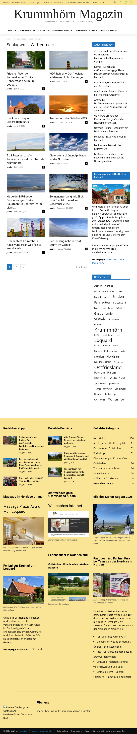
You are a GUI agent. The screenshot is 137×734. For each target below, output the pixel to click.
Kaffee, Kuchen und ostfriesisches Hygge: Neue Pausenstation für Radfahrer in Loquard (111, 72)
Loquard (103, 340)
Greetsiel (100, 318)
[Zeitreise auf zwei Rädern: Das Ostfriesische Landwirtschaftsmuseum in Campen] (10, 440)
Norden (99, 356)
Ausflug (109, 285)
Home (6, 2)
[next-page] (23, 267)
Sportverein (100, 383)
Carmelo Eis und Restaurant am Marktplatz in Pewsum (111, 130)
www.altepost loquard (29, 649)
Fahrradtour (102, 302)
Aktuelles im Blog (19, 2)
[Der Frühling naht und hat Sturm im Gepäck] (68, 227)
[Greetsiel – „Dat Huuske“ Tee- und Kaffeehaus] (10, 481)
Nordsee (112, 356)
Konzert (97, 324)
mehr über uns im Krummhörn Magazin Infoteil (64, 711)
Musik (115, 346)
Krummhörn (108, 329)
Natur (123, 351)
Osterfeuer (118, 362)
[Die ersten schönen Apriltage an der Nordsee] (68, 142)
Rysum (112, 378)
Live (118, 335)
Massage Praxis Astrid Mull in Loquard (110, 138)
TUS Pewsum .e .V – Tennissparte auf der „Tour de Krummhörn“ (25, 159)
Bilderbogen (35, 2)
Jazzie (9, 88)
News (11, 30)
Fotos (110, 308)
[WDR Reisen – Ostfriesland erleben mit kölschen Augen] (68, 60)
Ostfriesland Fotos (85, 30)
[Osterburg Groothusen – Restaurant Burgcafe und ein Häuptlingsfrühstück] (55, 456)
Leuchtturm (107, 335)
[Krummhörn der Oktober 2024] (68, 104)
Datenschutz (62, 730)
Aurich (98, 285)
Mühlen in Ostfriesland (53, 2)
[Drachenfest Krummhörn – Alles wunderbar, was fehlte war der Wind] (26, 227)
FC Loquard (119, 302)
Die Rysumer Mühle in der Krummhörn (107, 147)
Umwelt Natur (98, 2)
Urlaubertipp (109, 394)
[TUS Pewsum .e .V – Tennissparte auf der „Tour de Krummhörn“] (26, 142)
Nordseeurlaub (102, 361)
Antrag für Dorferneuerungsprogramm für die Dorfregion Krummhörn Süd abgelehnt (111, 105)
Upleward (120, 388)
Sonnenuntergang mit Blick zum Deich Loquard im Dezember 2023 (66, 200)
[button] (115, 2)
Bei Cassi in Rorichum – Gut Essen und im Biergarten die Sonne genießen (109, 157)
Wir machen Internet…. (67, 506)
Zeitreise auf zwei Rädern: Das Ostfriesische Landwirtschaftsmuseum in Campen (110, 56)
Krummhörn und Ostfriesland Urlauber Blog (105, 730)
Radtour (99, 378)
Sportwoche (113, 383)
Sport (122, 378)
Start (9, 38)
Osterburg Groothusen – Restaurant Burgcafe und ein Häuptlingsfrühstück (109, 119)
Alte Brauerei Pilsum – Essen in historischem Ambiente (110, 93)
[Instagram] (125, 2)
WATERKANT (100, 399)
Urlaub (97, 394)
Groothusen (113, 319)
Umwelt (107, 388)
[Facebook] (120, 2)
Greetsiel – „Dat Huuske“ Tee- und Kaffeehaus (110, 84)
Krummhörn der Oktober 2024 (68, 118)
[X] (131, 2)
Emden (118, 296)
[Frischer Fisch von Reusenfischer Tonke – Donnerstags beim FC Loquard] (26, 60)
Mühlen (98, 351)
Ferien (97, 308)
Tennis (97, 388)
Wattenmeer (116, 399)
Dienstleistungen (61, 30)
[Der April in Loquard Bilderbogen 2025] (26, 104)
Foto (104, 308)
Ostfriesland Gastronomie (77, 2)
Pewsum (99, 372)
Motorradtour (102, 345)
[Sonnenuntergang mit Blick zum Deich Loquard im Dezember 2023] (68, 183)
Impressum (76, 730)
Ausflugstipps (107, 30)
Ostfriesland (108, 367)
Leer (96, 335)
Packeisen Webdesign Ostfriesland (35, 730)
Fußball (119, 308)
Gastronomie (103, 313)
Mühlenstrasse (111, 351)
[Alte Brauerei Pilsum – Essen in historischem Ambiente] (55, 440)
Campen (116, 291)
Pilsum (111, 372)
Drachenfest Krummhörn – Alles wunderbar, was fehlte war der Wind (24, 244)
